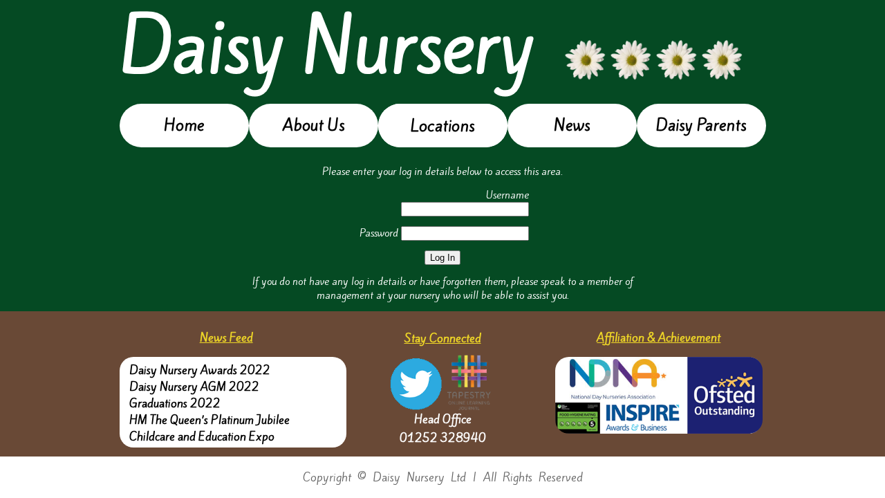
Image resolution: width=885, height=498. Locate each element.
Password (379, 233)
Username (507, 195)
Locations (442, 126)
